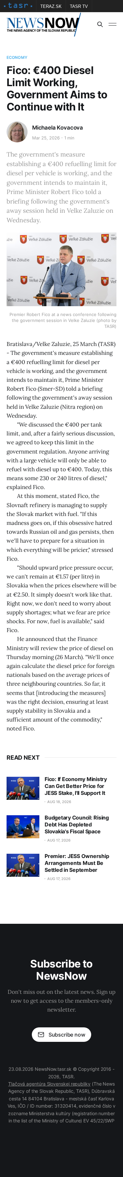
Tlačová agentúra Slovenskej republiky (49, 1084)
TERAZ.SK (51, 6)
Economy (17, 57)
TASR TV (79, 6)
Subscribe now (67, 1034)
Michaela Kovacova (57, 127)
